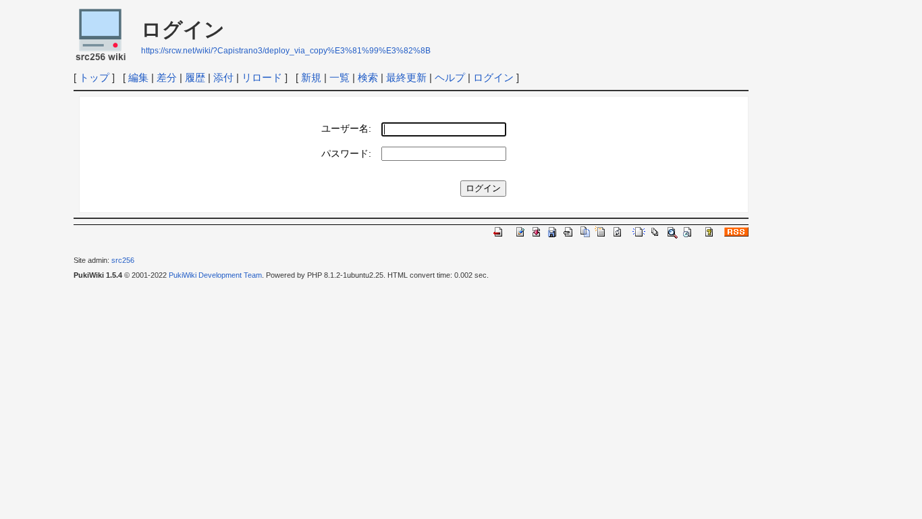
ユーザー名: (346, 129)
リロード (262, 77)
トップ (94, 77)
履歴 (195, 77)
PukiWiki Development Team (215, 275)
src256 (122, 260)
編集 (138, 77)
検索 (368, 77)
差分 (167, 77)
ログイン (493, 77)
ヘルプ (450, 77)
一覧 (339, 77)
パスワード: (346, 154)
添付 (223, 77)
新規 (311, 77)
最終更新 (406, 77)
